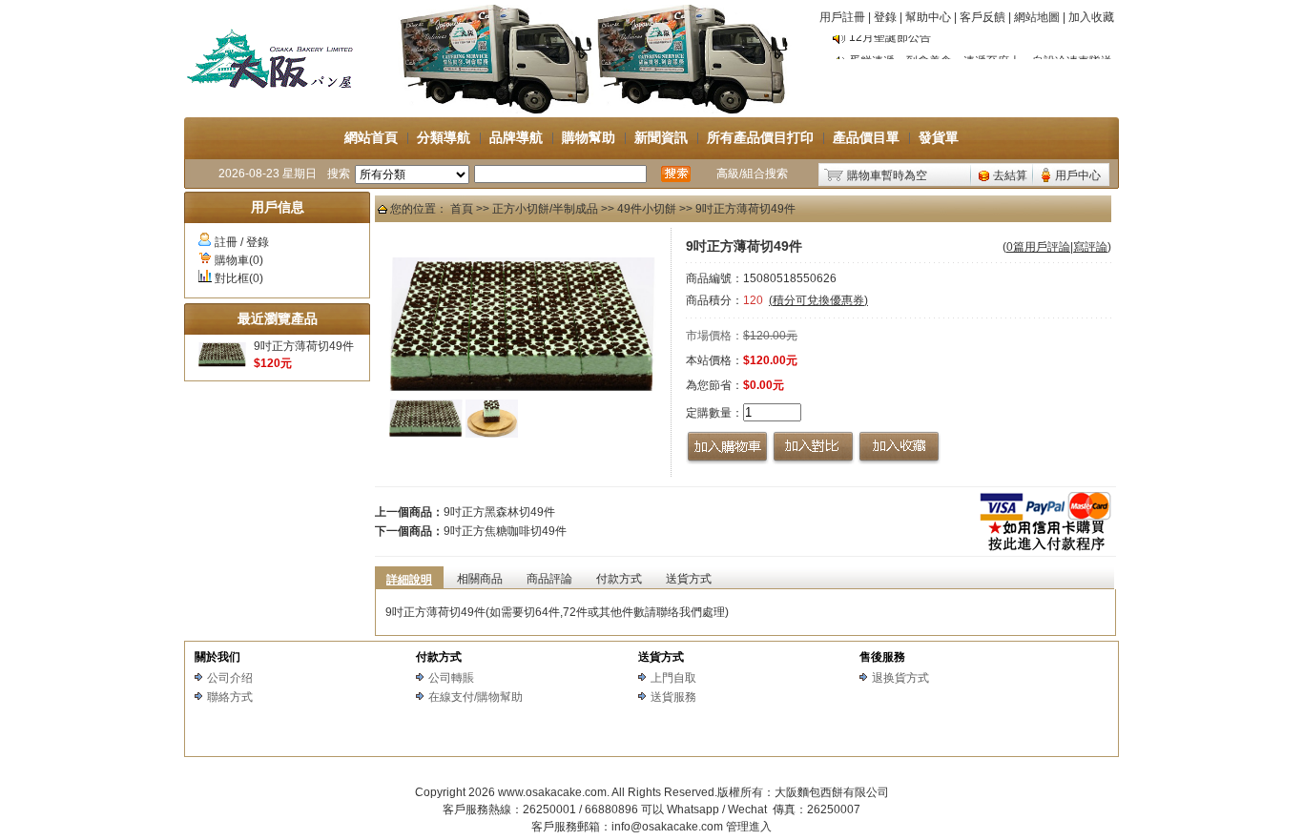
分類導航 (443, 137)
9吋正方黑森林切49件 (499, 512)
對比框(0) (239, 278)
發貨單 (939, 137)
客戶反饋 (982, 17)
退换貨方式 (900, 678)
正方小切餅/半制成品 (545, 208)
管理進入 (749, 826)
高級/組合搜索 (752, 173)
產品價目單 (866, 137)
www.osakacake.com (552, 792)
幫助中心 (928, 17)
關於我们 (217, 657)
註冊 (226, 242)
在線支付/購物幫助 (475, 697)
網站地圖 (1037, 17)
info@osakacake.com (667, 826)
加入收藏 (1091, 17)
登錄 (885, 17)
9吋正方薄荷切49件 (304, 346)
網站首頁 (371, 137)
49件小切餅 (646, 208)
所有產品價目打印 (760, 137)
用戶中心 (1078, 175)
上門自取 (673, 678)
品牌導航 (516, 137)
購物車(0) (239, 260)
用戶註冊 (842, 17)
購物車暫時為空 (887, 175)
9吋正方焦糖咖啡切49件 (505, 531)
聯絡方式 (230, 697)
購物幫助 (588, 137)
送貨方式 (661, 657)
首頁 (461, 208)
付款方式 (439, 657)
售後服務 (882, 657)
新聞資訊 (661, 137)
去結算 (1010, 175)
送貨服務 (673, 697)
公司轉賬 (451, 678)
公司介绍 (230, 678)
